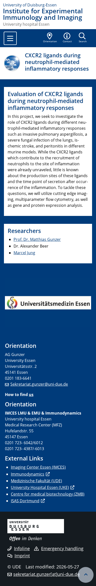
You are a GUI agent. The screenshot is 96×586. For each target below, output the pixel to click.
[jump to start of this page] (86, 575)
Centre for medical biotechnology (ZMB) (47, 494)
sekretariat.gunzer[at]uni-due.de (46, 574)
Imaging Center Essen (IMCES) (38, 467)
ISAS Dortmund (25, 500)
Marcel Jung (24, 252)
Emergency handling (62, 548)
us (31, 394)
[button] (67, 38)
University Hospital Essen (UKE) (40, 487)
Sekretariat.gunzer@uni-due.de (39, 384)
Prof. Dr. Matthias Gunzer (37, 239)
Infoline (22, 548)
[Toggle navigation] (10, 38)
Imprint (22, 556)
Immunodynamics (27, 474)
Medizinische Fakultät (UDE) (36, 480)
